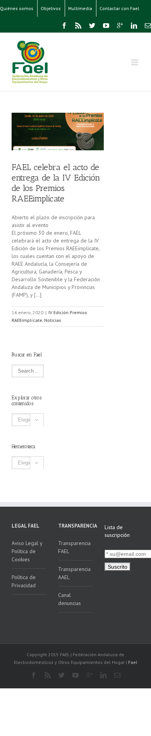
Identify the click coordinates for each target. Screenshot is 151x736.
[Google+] (120, 25)
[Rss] (78, 25)
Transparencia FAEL (74, 547)
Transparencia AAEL (74, 573)
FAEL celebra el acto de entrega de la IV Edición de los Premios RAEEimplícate (56, 183)
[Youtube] (106, 25)
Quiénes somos (16, 8)
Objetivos (51, 8)
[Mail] (148, 25)
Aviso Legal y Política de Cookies (27, 551)
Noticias (52, 320)
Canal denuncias (69, 599)
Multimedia (80, 8)
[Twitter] (92, 25)
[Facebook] (64, 25)
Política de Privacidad (24, 581)
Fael (132, 662)
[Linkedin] (134, 25)
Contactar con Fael (119, 8)
